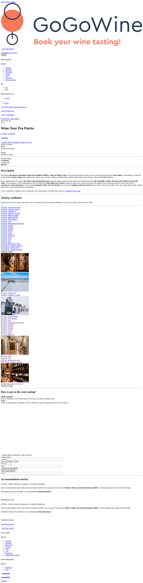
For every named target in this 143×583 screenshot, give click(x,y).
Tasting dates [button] (6, 457)
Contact (3, 459)
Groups (8, 74)
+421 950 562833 (7, 49)
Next (10, 252)
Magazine (8, 72)
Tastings (8, 68)
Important (8, 553)
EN (2, 84)
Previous (4, 252)
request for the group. (73, 191)
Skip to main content (8, 2)
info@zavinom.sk (20, 107)
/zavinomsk (5, 573)
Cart (6, 551)
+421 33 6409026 (7, 115)
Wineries (8, 70)
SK (6, 87)
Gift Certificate (10, 80)
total (2, 466)
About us (8, 78)
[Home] (71, 45)
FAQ (7, 76)
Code (3, 473)
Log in (7, 98)
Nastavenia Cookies (12, 555)
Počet (3, 464)
